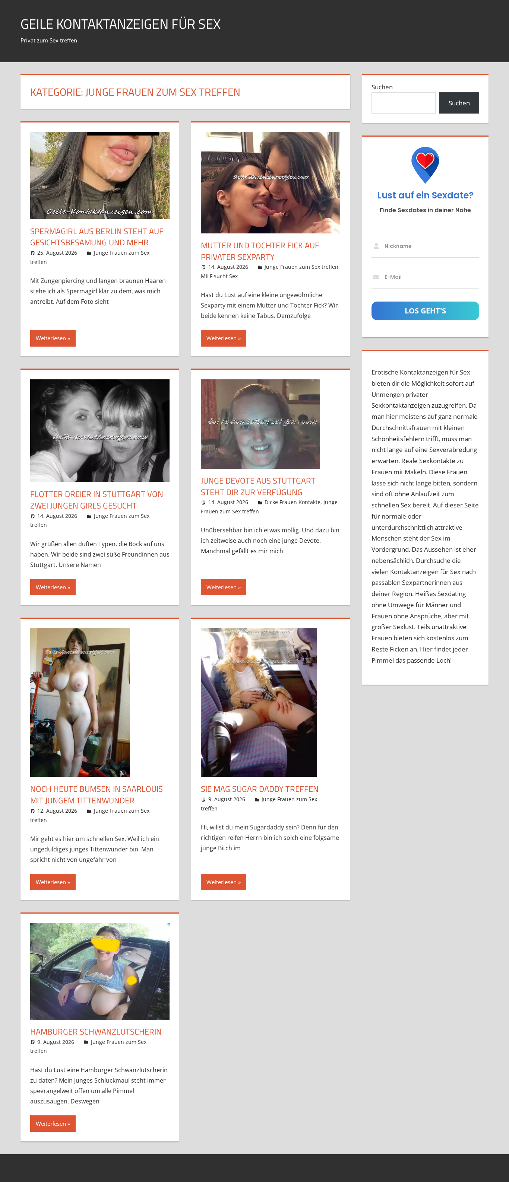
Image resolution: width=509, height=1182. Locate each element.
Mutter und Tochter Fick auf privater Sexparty (260, 251)
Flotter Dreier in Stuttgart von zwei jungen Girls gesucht (96, 500)
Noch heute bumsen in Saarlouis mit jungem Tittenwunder (96, 795)
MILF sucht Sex (219, 276)
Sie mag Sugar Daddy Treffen (260, 789)
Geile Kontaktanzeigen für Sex (120, 23)
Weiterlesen (51, 338)
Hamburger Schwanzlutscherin (96, 1031)
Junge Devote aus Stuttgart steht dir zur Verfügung (258, 486)
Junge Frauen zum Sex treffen (301, 266)
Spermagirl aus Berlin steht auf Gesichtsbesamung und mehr (97, 237)
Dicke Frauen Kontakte (292, 502)
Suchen (382, 87)
